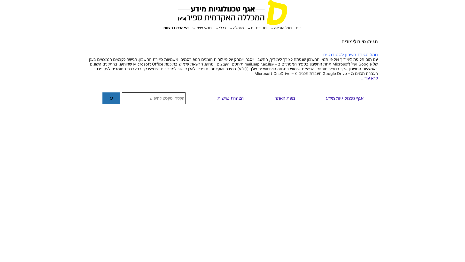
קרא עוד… (369, 78)
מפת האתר (285, 98)
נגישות (223, 98)
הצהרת (237, 98)
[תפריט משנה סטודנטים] (249, 28)
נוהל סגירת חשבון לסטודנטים (350, 54)
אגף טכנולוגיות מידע (345, 98)
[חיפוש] (111, 98)
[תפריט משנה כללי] (217, 28)
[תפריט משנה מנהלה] (231, 28)
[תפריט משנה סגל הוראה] (272, 28)
